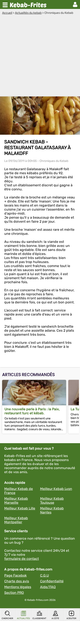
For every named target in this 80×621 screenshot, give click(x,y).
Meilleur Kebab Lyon (56, 489)
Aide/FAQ (48, 587)
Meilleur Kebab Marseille (16, 501)
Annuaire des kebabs (29, 4)
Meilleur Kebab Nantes (52, 510)
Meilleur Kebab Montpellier (16, 520)
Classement (39, 618)
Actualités (23, 618)
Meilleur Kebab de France (18, 491)
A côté (55, 618)
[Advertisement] (40, 56)
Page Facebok (15, 575)
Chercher (7, 618)
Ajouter (71, 618)
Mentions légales (17, 587)
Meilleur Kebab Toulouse (52, 501)
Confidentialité (52, 581)
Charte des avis (16, 581)
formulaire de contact (21, 559)
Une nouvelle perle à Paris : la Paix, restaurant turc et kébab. (32, 411)
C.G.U (44, 575)
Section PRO (14, 593)
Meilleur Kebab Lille (19, 508)
